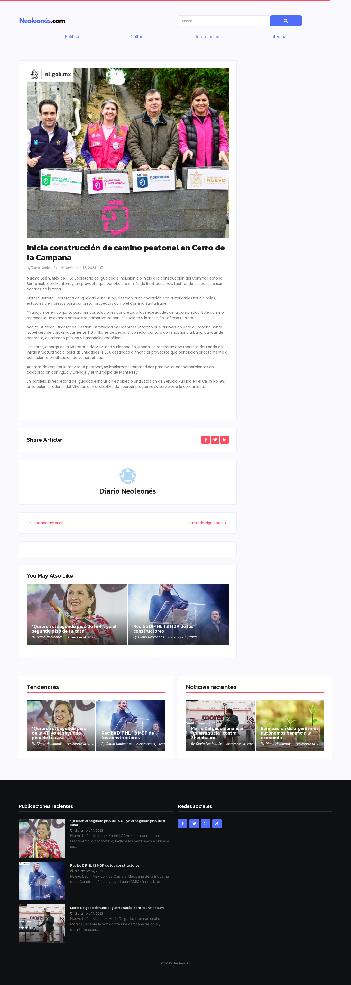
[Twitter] (194, 823)
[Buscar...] (286, 20)
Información (207, 36)
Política (72, 36)
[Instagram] (205, 823)
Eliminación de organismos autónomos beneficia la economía (290, 733)
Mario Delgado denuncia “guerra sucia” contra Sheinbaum (217, 733)
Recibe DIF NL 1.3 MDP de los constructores (163, 628)
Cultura (138, 36)
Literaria (279, 36)
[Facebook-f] (182, 823)
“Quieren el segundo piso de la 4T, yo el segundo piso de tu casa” (74, 628)
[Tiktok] (216, 823)
